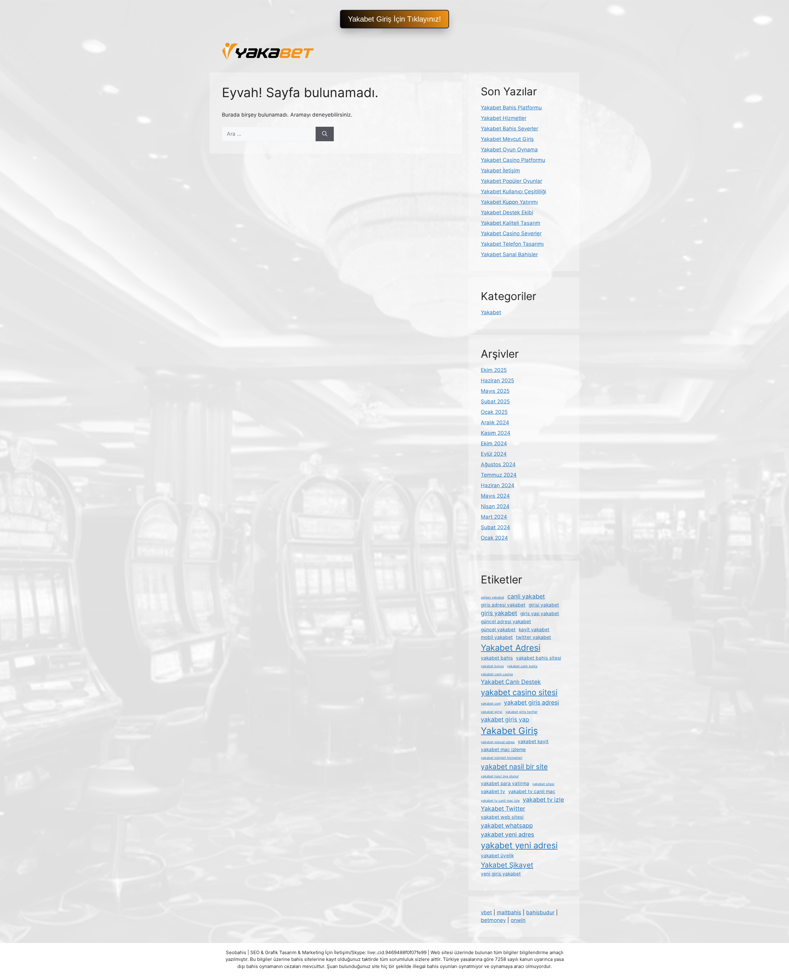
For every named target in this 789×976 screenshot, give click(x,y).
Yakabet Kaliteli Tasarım (510, 223)
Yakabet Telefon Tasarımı (512, 244)
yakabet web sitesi (502, 817)
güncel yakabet (498, 629)
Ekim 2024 (494, 443)
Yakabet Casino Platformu (513, 160)
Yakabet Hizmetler (503, 118)
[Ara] (325, 134)
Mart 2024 (494, 517)
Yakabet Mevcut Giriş (507, 139)
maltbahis (509, 912)
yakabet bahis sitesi (538, 658)
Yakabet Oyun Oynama (509, 149)
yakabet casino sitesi (519, 692)
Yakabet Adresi (510, 648)
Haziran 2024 (497, 485)
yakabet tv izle (543, 799)
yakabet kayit (533, 741)
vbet (486, 912)
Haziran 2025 (497, 380)
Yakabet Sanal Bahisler (509, 254)
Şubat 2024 (495, 527)
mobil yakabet (497, 637)
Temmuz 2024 (499, 475)
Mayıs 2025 (495, 391)
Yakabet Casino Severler (511, 233)
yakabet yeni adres (507, 834)
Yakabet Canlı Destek (511, 682)
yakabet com (491, 704)
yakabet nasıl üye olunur (500, 776)
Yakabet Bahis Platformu (511, 108)
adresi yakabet (492, 597)
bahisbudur (540, 912)
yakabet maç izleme (503, 749)
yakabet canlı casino (497, 674)
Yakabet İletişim (500, 170)
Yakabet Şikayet (507, 865)
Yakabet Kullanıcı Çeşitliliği (513, 191)
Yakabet (491, 312)
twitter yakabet (533, 637)
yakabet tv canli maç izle (500, 801)
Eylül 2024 (494, 454)
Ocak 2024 (494, 538)
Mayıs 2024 (495, 496)
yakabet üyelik (497, 856)
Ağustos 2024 (498, 464)
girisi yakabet (544, 605)
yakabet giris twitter (521, 712)
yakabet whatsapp (507, 825)
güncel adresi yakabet (506, 621)
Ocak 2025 (494, 412)
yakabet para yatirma (505, 783)
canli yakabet (526, 596)
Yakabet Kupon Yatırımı (509, 202)
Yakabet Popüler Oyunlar (511, 181)
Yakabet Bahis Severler (509, 129)
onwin (518, 920)
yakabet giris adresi (531, 702)
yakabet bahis (497, 658)
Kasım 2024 (495, 433)
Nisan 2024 (495, 506)
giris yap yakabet (539, 613)
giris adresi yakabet (503, 605)
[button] (394, 19)
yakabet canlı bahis (522, 666)
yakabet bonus (492, 666)
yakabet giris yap (505, 719)
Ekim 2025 (494, 370)
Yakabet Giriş (509, 730)
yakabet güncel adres (498, 742)
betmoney (493, 920)
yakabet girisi (491, 712)
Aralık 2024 (495, 422)
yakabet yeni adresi (519, 845)
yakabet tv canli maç (531, 791)
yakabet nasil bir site (514, 766)
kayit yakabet (534, 629)
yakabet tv (493, 791)
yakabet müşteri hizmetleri (501, 758)
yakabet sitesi (543, 784)
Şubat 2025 (495, 401)
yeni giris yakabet (501, 874)
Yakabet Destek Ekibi (507, 212)
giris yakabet (499, 613)
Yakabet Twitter (503, 808)
